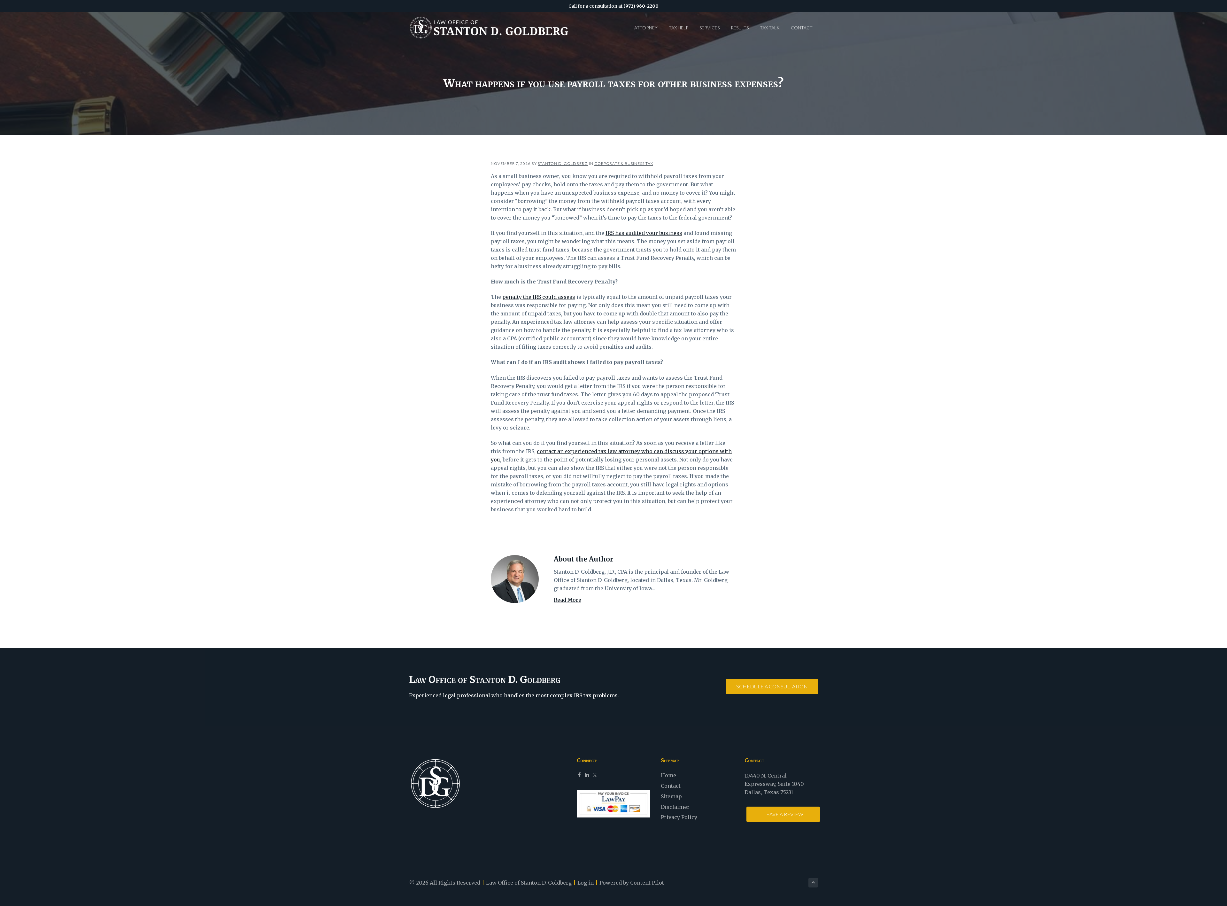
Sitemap (671, 796)
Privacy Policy (679, 817)
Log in (585, 882)
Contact (671, 786)
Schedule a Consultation (772, 686)
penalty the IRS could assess (538, 297)
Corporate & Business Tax (623, 163)
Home (668, 775)
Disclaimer (675, 807)
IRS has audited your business (644, 233)
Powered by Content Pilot (631, 882)
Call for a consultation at (613, 6)
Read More (567, 600)
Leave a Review (783, 814)
